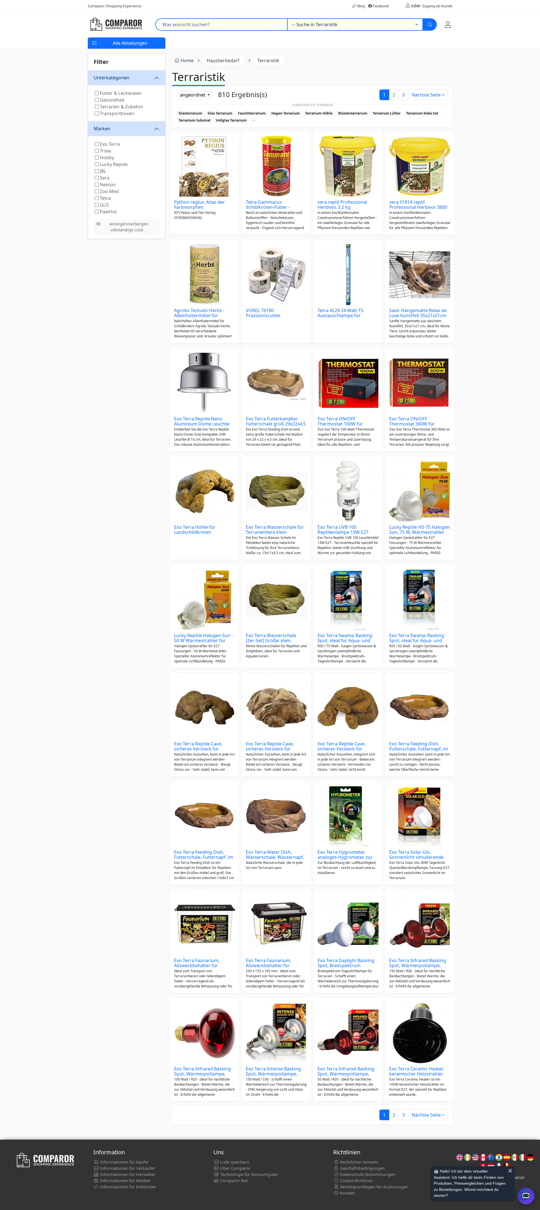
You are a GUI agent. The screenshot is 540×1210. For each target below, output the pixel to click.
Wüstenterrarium (352, 113)
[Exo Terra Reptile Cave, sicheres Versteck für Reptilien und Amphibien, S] (348, 707)
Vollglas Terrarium (231, 120)
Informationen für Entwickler (127, 1186)
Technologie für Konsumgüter (248, 1174)
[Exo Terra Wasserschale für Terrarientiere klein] (276, 491)
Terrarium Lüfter (386, 113)
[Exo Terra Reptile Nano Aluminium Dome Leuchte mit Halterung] (204, 382)
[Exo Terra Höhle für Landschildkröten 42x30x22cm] (204, 491)
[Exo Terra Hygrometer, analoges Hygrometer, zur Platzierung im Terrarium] (348, 816)
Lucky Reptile (113, 164)
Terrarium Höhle (318, 113)
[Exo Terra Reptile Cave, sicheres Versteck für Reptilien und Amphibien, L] (276, 707)
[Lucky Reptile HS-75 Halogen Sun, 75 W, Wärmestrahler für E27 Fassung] (419, 491)
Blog (360, 5)
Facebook (380, 5)
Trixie (105, 151)
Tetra (105, 198)
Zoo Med (109, 191)
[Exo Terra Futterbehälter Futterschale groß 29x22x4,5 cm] (276, 382)
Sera (104, 178)
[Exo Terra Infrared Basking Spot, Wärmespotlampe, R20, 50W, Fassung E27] (348, 1032)
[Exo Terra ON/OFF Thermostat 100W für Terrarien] (348, 382)
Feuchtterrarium (252, 113)
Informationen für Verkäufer (127, 1168)
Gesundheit (112, 100)
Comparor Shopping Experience (114, 5)
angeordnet (193, 95)
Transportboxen (116, 113)
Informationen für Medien (125, 1180)
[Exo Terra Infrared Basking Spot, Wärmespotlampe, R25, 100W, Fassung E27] (204, 1032)
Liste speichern (234, 1162)
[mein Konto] (448, 24)
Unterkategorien (111, 78)
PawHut (108, 212)
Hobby (106, 157)
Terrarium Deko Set (422, 113)
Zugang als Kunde (437, 5)
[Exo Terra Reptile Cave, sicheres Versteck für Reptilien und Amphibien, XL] (204, 707)
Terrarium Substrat (194, 120)
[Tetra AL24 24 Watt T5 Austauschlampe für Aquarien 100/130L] (348, 274)
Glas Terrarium (220, 113)
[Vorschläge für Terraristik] (253, 120)
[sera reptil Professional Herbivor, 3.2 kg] (348, 166)
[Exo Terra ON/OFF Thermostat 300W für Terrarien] (419, 382)
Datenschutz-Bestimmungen (367, 1174)
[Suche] (430, 24)
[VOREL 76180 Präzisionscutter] (276, 274)
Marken (102, 129)
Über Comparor (235, 1168)
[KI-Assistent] (526, 1195)
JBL (102, 171)
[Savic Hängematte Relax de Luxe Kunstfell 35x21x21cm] (419, 274)
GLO (104, 205)
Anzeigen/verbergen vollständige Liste (128, 226)
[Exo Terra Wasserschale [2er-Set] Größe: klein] (276, 599)
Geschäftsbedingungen (362, 1168)
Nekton (107, 185)
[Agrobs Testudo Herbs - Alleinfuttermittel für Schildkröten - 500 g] (204, 274)
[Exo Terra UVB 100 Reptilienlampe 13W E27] (348, 491)
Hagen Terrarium (285, 113)
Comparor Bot (233, 1180)
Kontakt (347, 1193)
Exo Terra (109, 144)
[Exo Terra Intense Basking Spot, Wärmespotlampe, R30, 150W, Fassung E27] (276, 1032)
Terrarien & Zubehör (121, 107)
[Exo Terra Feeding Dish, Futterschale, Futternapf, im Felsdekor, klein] (419, 707)
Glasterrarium (190, 113)
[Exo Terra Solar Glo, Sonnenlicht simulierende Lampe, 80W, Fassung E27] (419, 816)
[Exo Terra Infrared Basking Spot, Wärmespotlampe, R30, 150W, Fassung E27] (419, 924)
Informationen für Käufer (124, 1162)
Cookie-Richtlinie (355, 1180)
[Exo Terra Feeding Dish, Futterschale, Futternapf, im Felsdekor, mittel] (204, 816)
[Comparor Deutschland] (116, 24)
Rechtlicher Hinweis (358, 1162)
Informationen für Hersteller (127, 1174)
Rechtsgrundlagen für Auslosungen (373, 1186)
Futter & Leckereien (120, 93)
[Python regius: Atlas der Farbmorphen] (204, 166)
